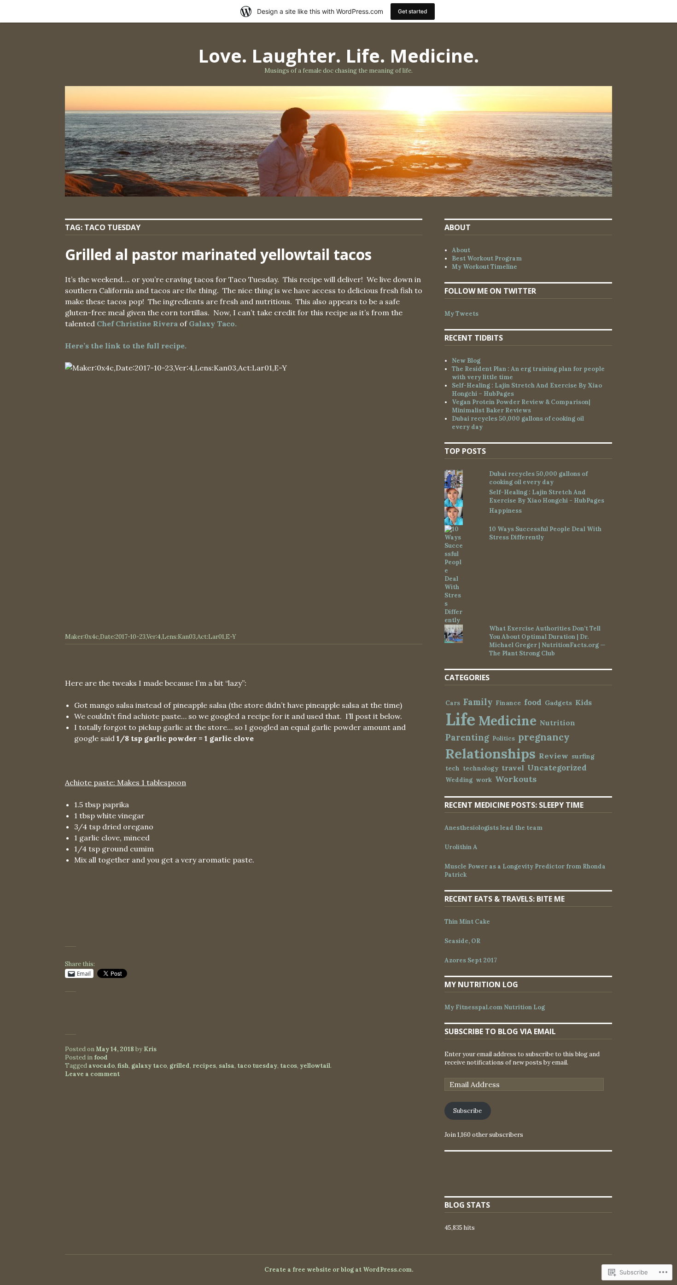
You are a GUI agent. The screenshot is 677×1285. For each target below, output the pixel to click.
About (461, 250)
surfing (583, 756)
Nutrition (557, 722)
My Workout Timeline (484, 267)
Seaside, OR (462, 941)
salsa (226, 1066)
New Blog (466, 361)
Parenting (467, 737)
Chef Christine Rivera (137, 323)
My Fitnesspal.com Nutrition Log (494, 1007)
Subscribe (467, 1111)
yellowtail (315, 1066)
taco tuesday (257, 1066)
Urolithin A (461, 847)
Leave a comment (92, 1074)
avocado (101, 1066)
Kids (583, 702)
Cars (452, 703)
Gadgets (558, 703)
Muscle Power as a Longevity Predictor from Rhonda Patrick (525, 870)
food (101, 1057)
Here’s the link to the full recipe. (126, 345)
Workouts (516, 779)
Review (553, 755)
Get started (412, 11)
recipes (204, 1066)
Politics (503, 738)
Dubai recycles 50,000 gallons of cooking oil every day (538, 478)
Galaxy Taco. (213, 323)
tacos (288, 1066)
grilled (179, 1066)
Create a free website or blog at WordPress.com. (338, 1269)
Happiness (505, 511)
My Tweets (461, 314)
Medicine (508, 720)
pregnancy (544, 737)
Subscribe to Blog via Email (500, 1031)
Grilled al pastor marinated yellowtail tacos (218, 254)
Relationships (490, 753)
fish (122, 1066)
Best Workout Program (487, 258)
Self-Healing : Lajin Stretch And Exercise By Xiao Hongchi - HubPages (546, 496)
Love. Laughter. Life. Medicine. (338, 55)
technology (480, 768)
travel (513, 767)
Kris (150, 1049)
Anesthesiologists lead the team (493, 828)
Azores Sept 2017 (470, 960)
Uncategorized (557, 768)
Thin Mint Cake (467, 922)
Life (460, 719)
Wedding (459, 780)
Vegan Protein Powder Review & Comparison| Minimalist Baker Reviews (521, 406)
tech (452, 768)
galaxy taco (149, 1066)
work (484, 780)
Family (477, 701)
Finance (508, 703)
